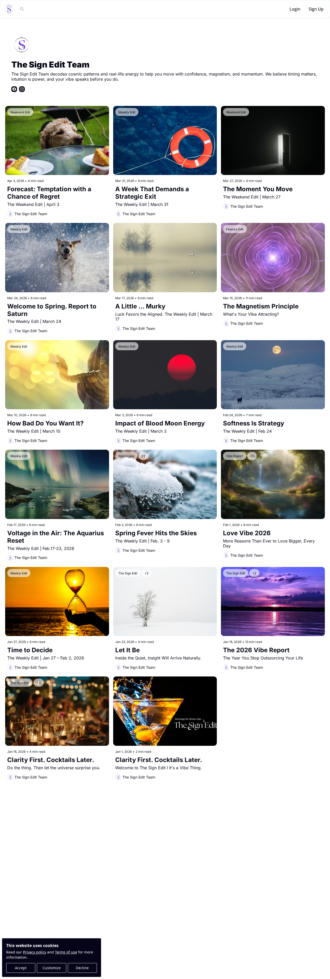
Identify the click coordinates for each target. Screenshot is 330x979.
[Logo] (9, 9)
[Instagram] (22, 89)
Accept (21, 967)
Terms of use (66, 952)
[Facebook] (14, 89)
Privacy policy (34, 952)
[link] (165, 63)
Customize (52, 967)
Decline (82, 967)
